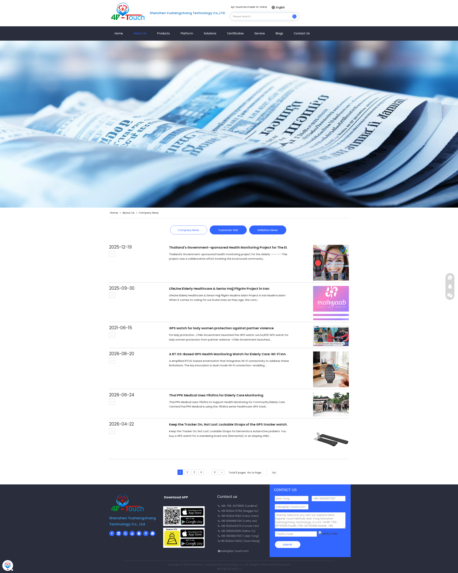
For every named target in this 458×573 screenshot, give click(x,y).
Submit (287, 544)
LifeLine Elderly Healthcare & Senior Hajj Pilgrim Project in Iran (219, 288)
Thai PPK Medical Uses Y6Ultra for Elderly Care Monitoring (216, 395)
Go (274, 472)
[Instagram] (139, 533)
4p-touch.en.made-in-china (249, 7)
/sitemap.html (281, 564)
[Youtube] (132, 533)
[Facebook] (111, 533)
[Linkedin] (118, 533)
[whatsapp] (152, 533)
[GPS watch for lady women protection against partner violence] (112, 335)
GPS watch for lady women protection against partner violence (221, 328)
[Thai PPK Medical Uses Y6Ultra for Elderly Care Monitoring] (112, 401)
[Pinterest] (145, 533)
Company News (188, 230)
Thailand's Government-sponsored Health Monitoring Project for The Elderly (232, 247)
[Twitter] (125, 533)
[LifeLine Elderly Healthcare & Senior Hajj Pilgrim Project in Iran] (112, 295)
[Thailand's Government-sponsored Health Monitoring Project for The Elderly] (112, 254)
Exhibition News (268, 230)
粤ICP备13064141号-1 (229, 569)
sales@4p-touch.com (235, 551)
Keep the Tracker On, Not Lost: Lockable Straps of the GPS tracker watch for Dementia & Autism (247, 424)
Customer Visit (228, 230)
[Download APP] (184, 516)
